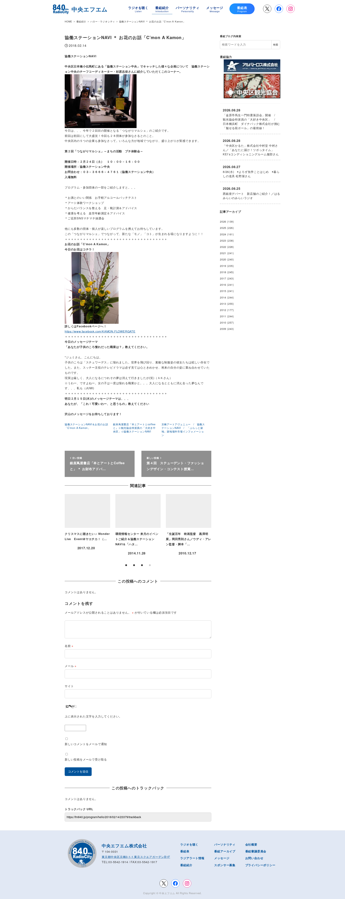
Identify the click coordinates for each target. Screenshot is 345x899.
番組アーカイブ (224, 851)
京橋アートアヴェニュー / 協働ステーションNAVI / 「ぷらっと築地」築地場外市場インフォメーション (183, 429)
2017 (223, 278)
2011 (223, 316)
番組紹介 (186, 865)
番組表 (184, 851)
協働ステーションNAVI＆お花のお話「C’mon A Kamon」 (86, 426)
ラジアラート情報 (192, 858)
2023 (223, 240)
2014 (223, 297)
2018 (223, 272)
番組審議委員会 (255, 851)
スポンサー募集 (224, 865)
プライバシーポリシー (260, 865)
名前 (69, 646)
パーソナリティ (224, 844)
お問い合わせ (254, 858)
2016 (223, 284)
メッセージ (221, 858)
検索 (275, 44)
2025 (223, 228)
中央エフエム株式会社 (124, 845)
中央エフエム (167, 893)
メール (70, 666)
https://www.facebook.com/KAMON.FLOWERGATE (100, 331)
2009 (223, 329)
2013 (223, 303)
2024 (223, 234)
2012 (223, 310)
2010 (223, 322)
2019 (223, 266)
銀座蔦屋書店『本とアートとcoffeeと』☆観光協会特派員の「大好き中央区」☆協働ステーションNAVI (134, 427)
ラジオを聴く (189, 844)
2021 (223, 253)
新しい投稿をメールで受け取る (86, 759)
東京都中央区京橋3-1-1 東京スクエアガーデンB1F (136, 857)
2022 (223, 247)
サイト (69, 686)
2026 (223, 221)
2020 (223, 259)
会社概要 (251, 844)
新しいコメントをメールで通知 (86, 744)
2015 (223, 291)
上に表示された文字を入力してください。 (93, 716)
